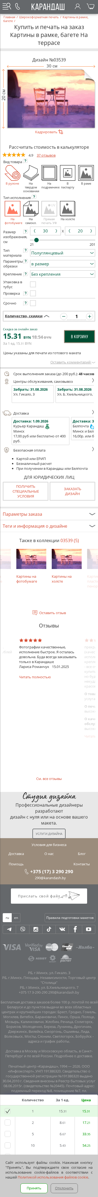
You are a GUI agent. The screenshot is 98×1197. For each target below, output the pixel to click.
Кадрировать (46, 131)
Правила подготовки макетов (70, 917)
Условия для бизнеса (49, 844)
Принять (34, 1188)
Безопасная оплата (29, 450)
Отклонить (64, 1188)
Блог (82, 853)
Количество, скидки (23, 315)
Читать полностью (35, 676)
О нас (49, 853)
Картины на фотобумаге (26, 578)
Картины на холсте (62, 578)
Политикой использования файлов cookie (53, 1177)
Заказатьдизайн (72, 491)
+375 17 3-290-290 (33, 992)
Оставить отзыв (52, 612)
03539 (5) (69, 540)
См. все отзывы (49, 778)
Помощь (16, 864)
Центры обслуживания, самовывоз (43, 381)
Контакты (82, 864)
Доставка (21, 413)
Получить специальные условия (26, 491)
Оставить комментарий (70, 362)
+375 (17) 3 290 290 (51, 871)
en (16, 917)
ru (7, 917)
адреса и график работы (48, 1041)
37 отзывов (46, 155)
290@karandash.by (50, 877)
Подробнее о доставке (73, 1055)
